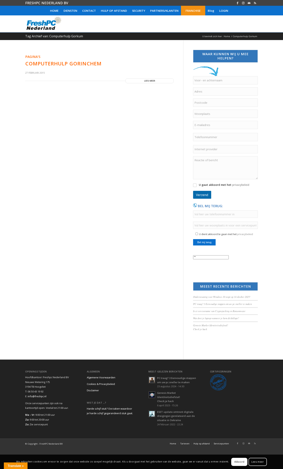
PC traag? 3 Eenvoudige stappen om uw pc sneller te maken (222, 303)
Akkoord (239, 461)
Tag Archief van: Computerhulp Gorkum (54, 36)
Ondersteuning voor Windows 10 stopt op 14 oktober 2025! (221, 296)
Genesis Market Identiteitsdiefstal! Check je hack (168, 397)
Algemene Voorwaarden (101, 377)
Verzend (202, 195)
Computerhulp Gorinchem (63, 63)
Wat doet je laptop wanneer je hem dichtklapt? (216, 318)
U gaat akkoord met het (224, 185)
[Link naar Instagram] (243, 3)
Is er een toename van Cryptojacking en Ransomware (219, 311)
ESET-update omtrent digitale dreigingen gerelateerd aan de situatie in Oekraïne (176, 416)
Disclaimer (93, 390)
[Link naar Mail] (249, 3)
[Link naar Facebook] (237, 3)
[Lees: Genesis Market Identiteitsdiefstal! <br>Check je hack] (151, 394)
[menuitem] (54, 10)
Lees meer (149, 80)
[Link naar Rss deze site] (255, 3)
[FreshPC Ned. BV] (44, 23)
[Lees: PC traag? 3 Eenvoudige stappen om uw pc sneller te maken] (151, 379)
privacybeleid (240, 185)
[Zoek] (233, 10)
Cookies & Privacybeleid (101, 384)
